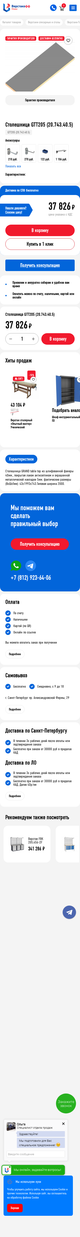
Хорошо (15, 1208)
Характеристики (21, 459)
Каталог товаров (11, 22)
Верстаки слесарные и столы (44, 22)
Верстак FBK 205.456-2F (35, 840)
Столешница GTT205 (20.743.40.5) (30, 314)
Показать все (13, 166)
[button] (70, 66)
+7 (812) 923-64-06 (31, 578)
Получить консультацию (40, 544)
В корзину (40, 230)
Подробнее (15, 654)
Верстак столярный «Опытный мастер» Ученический (21, 423)
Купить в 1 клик (40, 244)
